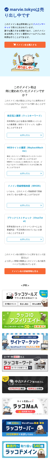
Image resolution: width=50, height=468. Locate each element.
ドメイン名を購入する (26, 45)
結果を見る (25, 135)
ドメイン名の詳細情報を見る (25, 271)
